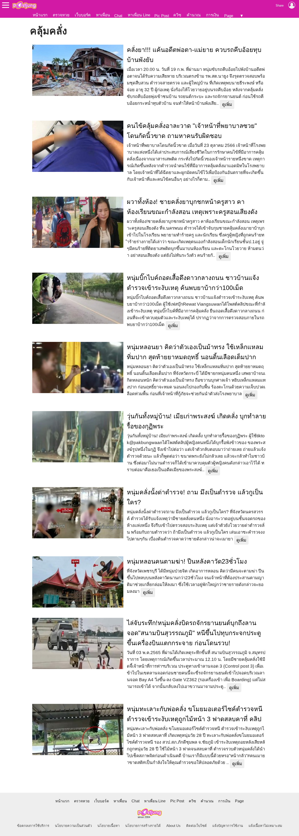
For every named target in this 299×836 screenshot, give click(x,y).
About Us (173, 826)
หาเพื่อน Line (139, 15)
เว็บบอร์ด (83, 15)
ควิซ (177, 15)
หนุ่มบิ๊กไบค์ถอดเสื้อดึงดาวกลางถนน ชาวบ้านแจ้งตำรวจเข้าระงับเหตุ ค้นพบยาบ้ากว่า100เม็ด (193, 282)
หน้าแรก (40, 15)
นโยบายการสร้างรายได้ (143, 826)
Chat (118, 15)
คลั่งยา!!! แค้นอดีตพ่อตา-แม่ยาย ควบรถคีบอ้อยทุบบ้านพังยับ (194, 54)
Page (228, 15)
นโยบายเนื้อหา (108, 826)
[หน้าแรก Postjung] (24, 5)
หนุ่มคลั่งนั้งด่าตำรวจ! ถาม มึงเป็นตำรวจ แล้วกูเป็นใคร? (195, 497)
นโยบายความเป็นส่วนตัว (73, 826)
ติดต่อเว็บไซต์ (196, 826)
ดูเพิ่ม (227, 104)
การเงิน (212, 15)
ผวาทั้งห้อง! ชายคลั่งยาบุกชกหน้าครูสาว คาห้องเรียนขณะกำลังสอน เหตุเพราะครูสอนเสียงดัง (192, 206)
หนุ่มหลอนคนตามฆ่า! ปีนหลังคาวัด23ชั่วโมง (187, 561)
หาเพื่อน (103, 15)
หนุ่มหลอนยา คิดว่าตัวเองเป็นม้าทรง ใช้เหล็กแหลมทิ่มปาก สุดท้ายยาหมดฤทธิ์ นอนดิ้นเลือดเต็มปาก (195, 352)
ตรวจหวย (61, 15)
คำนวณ (194, 15)
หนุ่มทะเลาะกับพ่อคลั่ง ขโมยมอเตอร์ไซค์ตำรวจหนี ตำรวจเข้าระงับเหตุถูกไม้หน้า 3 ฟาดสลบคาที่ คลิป (194, 714)
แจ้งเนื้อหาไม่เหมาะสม (265, 826)
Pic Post (161, 15)
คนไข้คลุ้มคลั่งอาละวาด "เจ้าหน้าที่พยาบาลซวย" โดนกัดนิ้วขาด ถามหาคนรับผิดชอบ (192, 130)
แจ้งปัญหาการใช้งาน (227, 826)
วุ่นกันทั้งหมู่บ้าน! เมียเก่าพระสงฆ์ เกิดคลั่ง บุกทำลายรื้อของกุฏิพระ (196, 421)
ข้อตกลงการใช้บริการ (33, 826)
